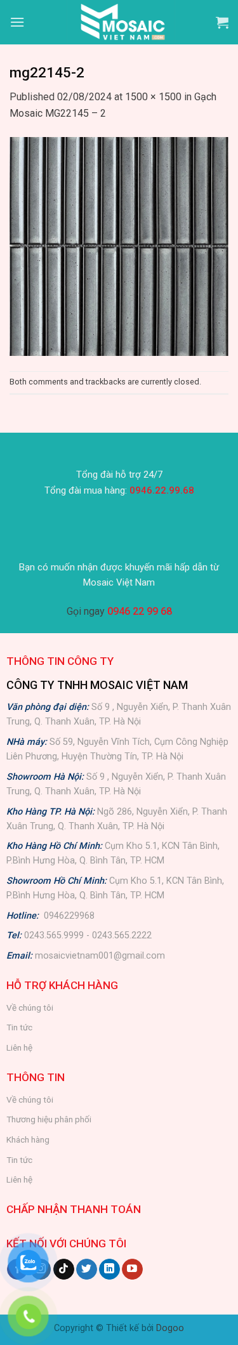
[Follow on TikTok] (63, 1269)
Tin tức (19, 1027)
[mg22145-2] (119, 245)
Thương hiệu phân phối (48, 1119)
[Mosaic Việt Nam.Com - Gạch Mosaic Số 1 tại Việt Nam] (120, 22)
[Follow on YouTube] (132, 1269)
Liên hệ (19, 1047)
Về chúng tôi (29, 1007)
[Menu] (17, 21)
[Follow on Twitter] (86, 1269)
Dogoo (170, 1328)
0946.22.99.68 (161, 490)
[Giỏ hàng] (222, 22)
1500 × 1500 (153, 97)
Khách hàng (28, 1139)
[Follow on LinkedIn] (109, 1269)
